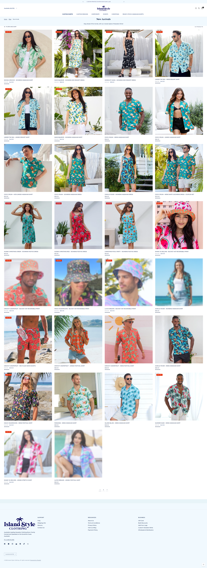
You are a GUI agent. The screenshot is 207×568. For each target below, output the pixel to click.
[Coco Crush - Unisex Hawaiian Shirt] (179, 111)
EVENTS (105, 14)
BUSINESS (141, 517)
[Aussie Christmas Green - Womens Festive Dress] (28, 225)
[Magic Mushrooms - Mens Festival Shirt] (28, 397)
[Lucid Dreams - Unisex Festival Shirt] (78, 454)
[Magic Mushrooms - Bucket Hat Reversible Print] (78, 282)
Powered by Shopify (35, 560)
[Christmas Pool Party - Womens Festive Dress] (129, 225)
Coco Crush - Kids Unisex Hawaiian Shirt (18, 194)
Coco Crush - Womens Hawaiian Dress (68, 194)
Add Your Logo (142, 525)
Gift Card (141, 520)
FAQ (39, 520)
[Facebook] (6, 544)
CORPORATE (95, 14)
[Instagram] (13, 544)
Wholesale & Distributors (145, 530)
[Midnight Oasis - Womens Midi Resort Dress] (129, 54)
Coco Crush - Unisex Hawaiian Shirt (167, 137)
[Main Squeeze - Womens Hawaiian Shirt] (78, 111)
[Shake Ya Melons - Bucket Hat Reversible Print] (179, 225)
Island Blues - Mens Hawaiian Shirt (117, 423)
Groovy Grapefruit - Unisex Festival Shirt (69, 366)
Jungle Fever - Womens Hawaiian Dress (119, 194)
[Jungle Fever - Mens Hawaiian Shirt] (179, 339)
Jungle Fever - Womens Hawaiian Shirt (169, 308)
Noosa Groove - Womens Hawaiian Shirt (18, 80)
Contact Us (41, 527)
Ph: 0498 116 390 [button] (9, 539)
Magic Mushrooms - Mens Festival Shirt (18, 423)
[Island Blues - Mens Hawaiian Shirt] (129, 397)
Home (5, 19)
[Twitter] (9, 544)
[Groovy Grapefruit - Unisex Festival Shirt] (78, 339)
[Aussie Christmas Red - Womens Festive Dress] (78, 225)
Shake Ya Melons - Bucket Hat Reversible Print (172, 251)
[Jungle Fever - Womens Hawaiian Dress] (129, 168)
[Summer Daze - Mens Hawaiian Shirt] (179, 397)
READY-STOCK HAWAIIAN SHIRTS (133, 14)
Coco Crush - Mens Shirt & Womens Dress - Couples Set (174, 194)
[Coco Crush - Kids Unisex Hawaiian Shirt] (28, 168)
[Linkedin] (29, 544)
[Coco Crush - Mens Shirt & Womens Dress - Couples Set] (179, 168)
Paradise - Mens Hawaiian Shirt (65, 423)
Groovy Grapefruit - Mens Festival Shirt (119, 366)
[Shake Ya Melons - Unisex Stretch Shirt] (28, 454)
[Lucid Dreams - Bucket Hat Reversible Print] (129, 282)
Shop (10, 19)
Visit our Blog (92, 527)
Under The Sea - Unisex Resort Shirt (17, 137)
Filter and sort (11, 26)
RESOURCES (92, 517)
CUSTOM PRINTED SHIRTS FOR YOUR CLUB (103, 1)
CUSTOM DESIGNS (82, 14)
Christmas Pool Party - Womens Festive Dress (121, 251)
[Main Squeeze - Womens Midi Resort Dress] (78, 54)
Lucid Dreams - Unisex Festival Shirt (67, 480)
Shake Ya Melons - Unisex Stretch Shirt (18, 480)
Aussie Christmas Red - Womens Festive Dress (70, 251)
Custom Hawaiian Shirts (145, 527)
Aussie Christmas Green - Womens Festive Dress (21, 251)
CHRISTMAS (115, 14)
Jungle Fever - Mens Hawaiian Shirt (167, 366)
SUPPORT (41, 517)
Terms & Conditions (94, 523)
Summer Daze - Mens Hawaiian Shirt (167, 423)
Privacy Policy (92, 525)
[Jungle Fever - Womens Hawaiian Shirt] (179, 282)
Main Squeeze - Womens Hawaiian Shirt (68, 137)
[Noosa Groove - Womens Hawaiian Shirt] (28, 54)
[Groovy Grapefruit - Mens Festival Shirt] (129, 339)
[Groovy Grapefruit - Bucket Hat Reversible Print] (28, 282)
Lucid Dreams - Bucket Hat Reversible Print (120, 308)
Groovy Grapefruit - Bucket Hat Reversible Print (22, 308)
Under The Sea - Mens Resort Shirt (167, 79)
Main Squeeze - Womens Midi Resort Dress (69, 80)
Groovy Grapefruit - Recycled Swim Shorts (20, 366)
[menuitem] (68, 14)
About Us (91, 520)
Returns (40, 525)
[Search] (198, 8)
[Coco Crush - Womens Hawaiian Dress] (78, 168)
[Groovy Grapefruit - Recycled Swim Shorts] (28, 339)
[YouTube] (17, 544)
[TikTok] (25, 544)
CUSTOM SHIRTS (67, 14)
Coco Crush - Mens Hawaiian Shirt (117, 137)
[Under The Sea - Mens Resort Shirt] (179, 53)
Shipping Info (42, 523)
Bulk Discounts (143, 523)
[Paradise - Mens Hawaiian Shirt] (78, 397)
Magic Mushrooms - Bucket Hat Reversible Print (71, 308)
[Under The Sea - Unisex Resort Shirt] (28, 111)
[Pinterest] (21, 544)
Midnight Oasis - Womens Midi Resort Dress (120, 80)
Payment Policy (93, 530)
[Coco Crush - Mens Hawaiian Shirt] (129, 111)
